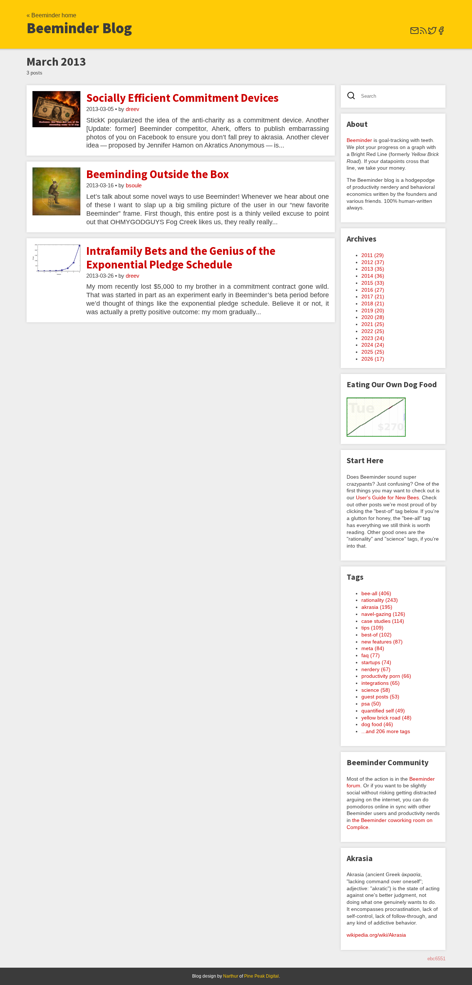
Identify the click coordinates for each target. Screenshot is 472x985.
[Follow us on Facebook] (441, 33)
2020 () (372, 317)
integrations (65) (380, 683)
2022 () (372, 331)
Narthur (230, 976)
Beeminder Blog (79, 28)
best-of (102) (376, 635)
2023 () (372, 338)
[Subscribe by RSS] (423, 33)
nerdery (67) (376, 669)
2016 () (372, 290)
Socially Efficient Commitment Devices (182, 98)
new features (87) (382, 642)
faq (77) (370, 655)
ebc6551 (436, 958)
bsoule (134, 185)
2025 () (372, 352)
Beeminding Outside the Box (157, 174)
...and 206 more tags (385, 731)
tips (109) (372, 628)
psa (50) (371, 704)
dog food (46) (377, 724)
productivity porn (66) (386, 676)
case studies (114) (382, 621)
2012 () (372, 262)
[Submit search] (353, 96)
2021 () (372, 324)
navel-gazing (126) (383, 614)
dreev (132, 109)
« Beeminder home (51, 15)
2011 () (372, 255)
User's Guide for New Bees (387, 497)
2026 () (372, 359)
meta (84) (372, 648)
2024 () (372, 345)
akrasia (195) (376, 607)
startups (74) (376, 662)
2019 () (372, 310)
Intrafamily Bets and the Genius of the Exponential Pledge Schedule (180, 257)
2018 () (372, 303)
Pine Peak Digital (261, 976)
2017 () (372, 296)
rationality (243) (379, 600)
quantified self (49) (383, 711)
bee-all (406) (376, 593)
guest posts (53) (380, 697)
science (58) (375, 690)
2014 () (372, 276)
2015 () (372, 283)
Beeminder (359, 140)
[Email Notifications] (414, 33)
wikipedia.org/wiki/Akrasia (376, 935)
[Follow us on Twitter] (432, 33)
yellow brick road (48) (386, 718)
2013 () (372, 269)
